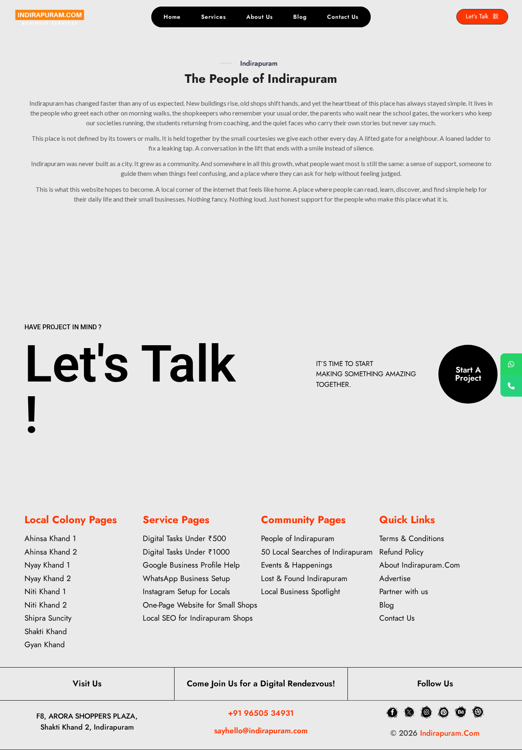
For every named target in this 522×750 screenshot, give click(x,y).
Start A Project (468, 374)
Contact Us (342, 17)
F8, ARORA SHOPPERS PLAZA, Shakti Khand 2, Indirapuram (87, 721)
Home (172, 17)
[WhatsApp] (511, 364)
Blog (300, 17)
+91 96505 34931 (261, 713)
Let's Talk (477, 16)
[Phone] (511, 386)
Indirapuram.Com (450, 733)
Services (213, 17)
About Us (259, 17)
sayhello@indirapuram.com (260, 730)
